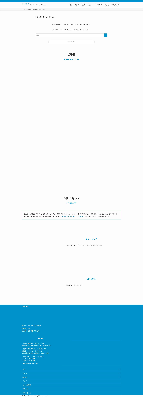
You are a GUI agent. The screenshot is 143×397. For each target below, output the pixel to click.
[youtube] (114, 1)
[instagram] (111, 1)
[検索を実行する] (105, 35)
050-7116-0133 (27, 333)
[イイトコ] (25, 4)
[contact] (118, 1)
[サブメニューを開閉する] (119, 369)
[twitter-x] (109, 1)
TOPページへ (71, 42)
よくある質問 (27, 385)
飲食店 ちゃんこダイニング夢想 (72, 216)
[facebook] (107, 1)
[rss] (116, 1)
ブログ (25, 381)
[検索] (120, 1)
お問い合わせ (27, 393)
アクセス (25, 389)
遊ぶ (24, 369)
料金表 (25, 377)
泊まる (25, 373)
